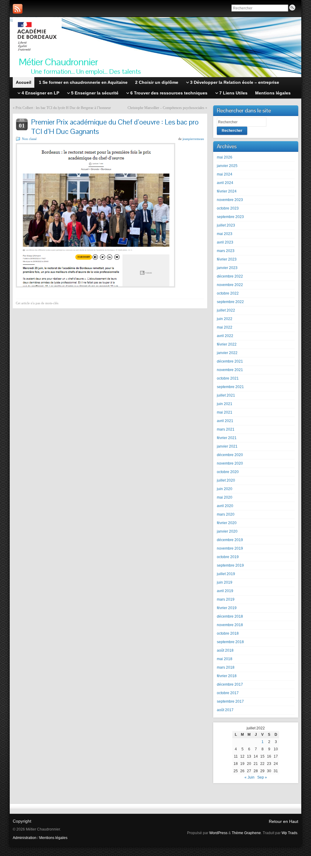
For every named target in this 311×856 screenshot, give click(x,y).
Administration (24, 838)
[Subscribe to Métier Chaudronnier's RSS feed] (17, 9)
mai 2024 (224, 174)
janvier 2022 (227, 353)
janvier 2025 (227, 166)
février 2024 (227, 191)
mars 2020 (225, 514)
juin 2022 (224, 319)
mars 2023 (225, 251)
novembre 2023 (230, 200)
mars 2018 (225, 667)
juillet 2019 (226, 574)
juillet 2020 (226, 480)
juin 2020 (224, 489)
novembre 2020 (230, 463)
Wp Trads (289, 833)
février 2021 (227, 438)
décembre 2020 (230, 455)
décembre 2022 (230, 276)
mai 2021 (224, 412)
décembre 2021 (230, 361)
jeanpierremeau (193, 139)
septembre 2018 (230, 642)
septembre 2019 (230, 565)
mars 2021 (225, 429)
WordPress (218, 833)
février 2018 (227, 676)
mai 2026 (224, 157)
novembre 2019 (230, 548)
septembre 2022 (230, 302)
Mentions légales (53, 838)
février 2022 (227, 344)
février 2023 (227, 259)
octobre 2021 (228, 378)
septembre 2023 (230, 217)
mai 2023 (224, 234)
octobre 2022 (228, 293)
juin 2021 (224, 404)
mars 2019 (225, 599)
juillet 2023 (226, 225)
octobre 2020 (228, 472)
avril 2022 (225, 336)
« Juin (249, 777)
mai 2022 (224, 327)
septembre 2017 (230, 701)
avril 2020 (225, 506)
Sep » (262, 777)
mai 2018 (224, 659)
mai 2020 (224, 497)
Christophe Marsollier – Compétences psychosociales (166, 108)
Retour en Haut (283, 821)
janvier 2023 (227, 268)
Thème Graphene (246, 833)
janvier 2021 (227, 446)
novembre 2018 (230, 625)
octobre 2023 (228, 208)
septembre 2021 (230, 387)
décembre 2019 (230, 540)
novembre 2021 (230, 370)
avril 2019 (225, 591)
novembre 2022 (230, 285)
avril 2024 (225, 183)
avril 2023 (225, 242)
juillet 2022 (226, 310)
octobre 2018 (228, 633)
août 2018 (225, 650)
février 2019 (227, 608)
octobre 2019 (228, 557)
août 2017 (225, 710)
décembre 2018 (230, 616)
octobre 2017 (228, 693)
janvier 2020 (227, 531)
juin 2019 (224, 582)
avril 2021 (225, 421)
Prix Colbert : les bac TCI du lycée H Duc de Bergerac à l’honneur (63, 108)
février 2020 (227, 523)
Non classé (29, 139)
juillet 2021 (226, 395)
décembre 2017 (230, 684)
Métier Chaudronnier (58, 62)
